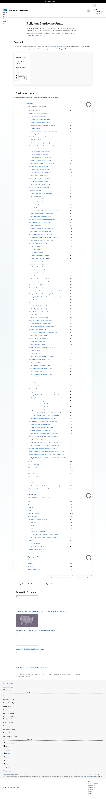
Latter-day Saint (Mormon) (35, 465)
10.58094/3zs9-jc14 (24, 676)
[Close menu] (93, 5)
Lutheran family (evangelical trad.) (38, 166)
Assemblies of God (35, 190)
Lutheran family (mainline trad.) (38, 329)
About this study (41, 35)
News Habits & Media (9, 733)
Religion (5, 710)
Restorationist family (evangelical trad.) (40, 222)
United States (80, 47)
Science (5, 726)
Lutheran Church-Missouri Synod (39, 169)
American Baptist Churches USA (39, 306)
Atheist (30, 563)
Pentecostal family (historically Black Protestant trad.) (44, 436)
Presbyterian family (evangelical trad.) (39, 178)
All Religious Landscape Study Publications (32, 668)
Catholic (30, 462)
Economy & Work (8, 722)
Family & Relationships (9, 719)
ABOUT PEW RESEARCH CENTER (10, 775)
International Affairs (8, 699)
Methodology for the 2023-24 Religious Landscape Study (37, 630)
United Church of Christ (36, 371)
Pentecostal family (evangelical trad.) (39, 187)
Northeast (53, 47)
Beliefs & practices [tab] (33, 584)
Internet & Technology (9, 729)
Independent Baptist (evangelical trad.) (41, 119)
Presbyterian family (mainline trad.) (39, 338)
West (63, 47)
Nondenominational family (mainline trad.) (41, 321)
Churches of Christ (35, 225)
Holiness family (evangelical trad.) (38, 243)
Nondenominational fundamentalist (40, 151)
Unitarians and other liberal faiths (38, 519)
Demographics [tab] (21, 584)
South (58, 47)
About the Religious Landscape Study (30, 649)
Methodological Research (10, 736)
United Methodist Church (37, 315)
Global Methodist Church (37, 140)
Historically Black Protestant (36, 398)
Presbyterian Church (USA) (37, 341)
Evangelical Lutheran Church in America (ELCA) (43, 332)
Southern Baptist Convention (38, 116)
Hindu (29, 510)
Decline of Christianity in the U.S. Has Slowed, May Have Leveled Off (41, 611)
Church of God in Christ (36, 439)
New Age (31, 540)
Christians (29, 103)
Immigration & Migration (10, 703)
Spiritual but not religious (37, 531)
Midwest (46, 47)
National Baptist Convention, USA (39, 407)
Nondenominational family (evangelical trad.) (41, 146)
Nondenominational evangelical (39, 149)
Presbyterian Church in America (39, 181)
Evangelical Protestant (34, 110)
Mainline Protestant (33, 300)
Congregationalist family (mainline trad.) (40, 368)
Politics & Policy (7, 696)
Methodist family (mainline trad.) (38, 312)
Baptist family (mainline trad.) (37, 303)
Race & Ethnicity (8, 706)
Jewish (30, 501)
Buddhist (30, 507)
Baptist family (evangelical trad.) (38, 113)
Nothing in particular (34, 569)
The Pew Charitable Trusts (88, 776)
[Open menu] (88, 10)
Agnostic (30, 566)
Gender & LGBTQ (8, 717)
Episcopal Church (35, 350)
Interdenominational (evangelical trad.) (41, 157)
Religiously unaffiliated (34, 557)
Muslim (30, 504)
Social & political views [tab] (48, 584)
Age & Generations (8, 713)
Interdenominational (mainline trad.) (40, 323)
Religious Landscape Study (18, 10)
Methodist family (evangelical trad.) (39, 137)
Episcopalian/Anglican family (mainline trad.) (42, 347)
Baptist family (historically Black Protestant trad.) (43, 401)
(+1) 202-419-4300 (8, 691)
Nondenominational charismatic (39, 154)
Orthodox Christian (33, 468)
